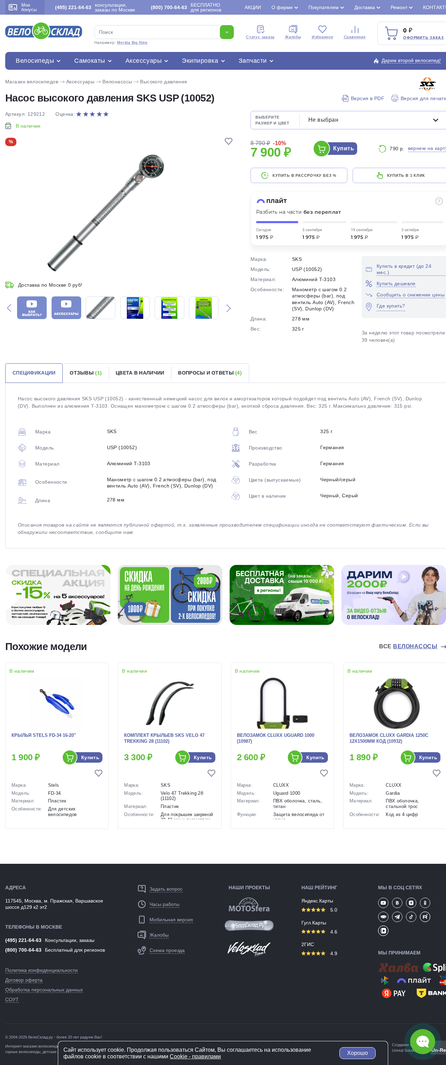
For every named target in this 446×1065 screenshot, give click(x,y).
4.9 (333, 953)
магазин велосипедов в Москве (51, 1046)
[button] (9, 308)
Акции (253, 7)
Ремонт (399, 7)
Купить (343, 148)
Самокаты (89, 60)
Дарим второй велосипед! (411, 60)
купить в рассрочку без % (304, 175)
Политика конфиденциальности (41, 970)
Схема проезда (167, 950)
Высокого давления (163, 81)
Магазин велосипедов (31, 81)
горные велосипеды (22, 1052)
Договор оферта (24, 980)
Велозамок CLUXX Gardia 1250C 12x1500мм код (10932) (388, 738)
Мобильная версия (171, 919)
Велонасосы (117, 81)
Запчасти (253, 60)
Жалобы (293, 37)
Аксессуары (143, 60)
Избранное (322, 37)
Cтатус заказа (260, 37)
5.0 (333, 910)
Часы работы (164, 904)
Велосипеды (35, 60)
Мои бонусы (29, 7)
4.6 (333, 932)
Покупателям (323, 7)
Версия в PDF (367, 98)
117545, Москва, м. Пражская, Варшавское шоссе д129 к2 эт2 (54, 904)
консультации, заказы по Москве (95, 7)
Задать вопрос (166, 889)
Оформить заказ (423, 38)
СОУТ (12, 999)
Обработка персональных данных (44, 989)
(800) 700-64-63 (23, 950)
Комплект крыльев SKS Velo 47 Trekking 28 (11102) (164, 738)
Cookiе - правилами (195, 1056)
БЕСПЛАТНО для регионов (186, 7)
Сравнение (355, 37)
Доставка (364, 7)
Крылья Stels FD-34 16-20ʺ (43, 735)
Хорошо (357, 1053)
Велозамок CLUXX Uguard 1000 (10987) (275, 738)
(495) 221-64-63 (23, 940)
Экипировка (200, 60)
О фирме (282, 7)
